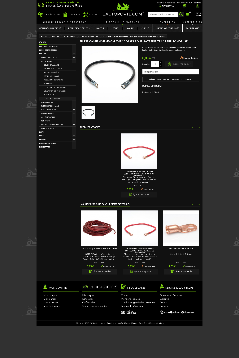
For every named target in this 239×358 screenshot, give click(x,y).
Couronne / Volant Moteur (55, 87)
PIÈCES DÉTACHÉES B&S (48, 50)
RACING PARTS (44, 147)
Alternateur (49, 83)
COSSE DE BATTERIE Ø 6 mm (181, 248)
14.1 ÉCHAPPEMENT (48, 109)
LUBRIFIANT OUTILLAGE (47, 143)
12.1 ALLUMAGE (47, 61)
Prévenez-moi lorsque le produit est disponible (171, 79)
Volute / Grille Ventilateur (55, 91)
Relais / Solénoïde (51, 72)
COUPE (41, 135)
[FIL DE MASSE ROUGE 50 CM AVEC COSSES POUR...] (139, 151)
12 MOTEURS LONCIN (49, 57)
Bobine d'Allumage (51, 76)
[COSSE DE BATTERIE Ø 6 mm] (181, 228)
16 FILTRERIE (45, 121)
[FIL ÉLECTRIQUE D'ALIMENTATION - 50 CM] (99, 228)
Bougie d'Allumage (51, 65)
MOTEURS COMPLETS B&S (49, 46)
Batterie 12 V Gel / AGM (53, 68)
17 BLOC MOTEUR (47, 128)
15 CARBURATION (47, 113)
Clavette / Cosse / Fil (52, 98)
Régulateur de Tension (53, 80)
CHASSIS (42, 139)
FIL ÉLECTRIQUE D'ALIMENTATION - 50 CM (99, 248)
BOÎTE (41, 132)
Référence (146, 92)
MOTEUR (42, 53)
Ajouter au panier (181, 64)
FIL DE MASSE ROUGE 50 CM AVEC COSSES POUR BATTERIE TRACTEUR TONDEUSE (139, 173)
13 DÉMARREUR (47, 102)
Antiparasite (49, 94)
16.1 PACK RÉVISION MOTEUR (52, 124)
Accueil (43, 42)
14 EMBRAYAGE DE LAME (50, 106)
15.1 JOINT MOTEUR (48, 117)
